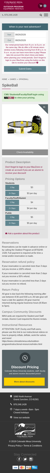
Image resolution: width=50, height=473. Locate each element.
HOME (4, 79)
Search (41, 15)
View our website (21, 417)
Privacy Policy (15, 446)
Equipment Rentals (13, 8)
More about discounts (24, 382)
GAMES (13, 79)
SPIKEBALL (24, 79)
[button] (46, 15)
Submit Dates (25, 69)
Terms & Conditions (32, 446)
